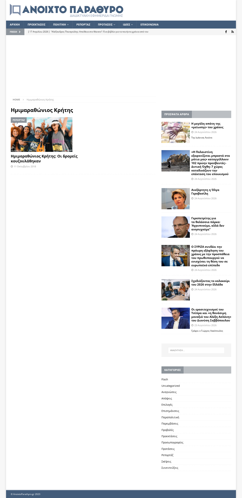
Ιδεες (126, 24)
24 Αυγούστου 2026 (205, 132)
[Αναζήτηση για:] (196, 350)
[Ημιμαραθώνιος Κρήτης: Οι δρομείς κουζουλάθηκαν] (46, 134)
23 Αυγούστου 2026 (205, 325)
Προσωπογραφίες (172, 442)
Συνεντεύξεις (169, 467)
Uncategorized (170, 386)
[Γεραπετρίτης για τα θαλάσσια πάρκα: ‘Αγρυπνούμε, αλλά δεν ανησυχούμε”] (175, 227)
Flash (164, 379)
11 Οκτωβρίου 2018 (25, 166)
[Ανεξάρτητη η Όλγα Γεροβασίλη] (175, 198)
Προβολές (167, 430)
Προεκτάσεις (169, 436)
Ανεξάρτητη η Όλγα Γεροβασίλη (205, 191)
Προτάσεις (168, 449)
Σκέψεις (166, 461)
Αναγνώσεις (169, 392)
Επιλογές (167, 404)
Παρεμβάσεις (169, 423)
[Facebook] (226, 32)
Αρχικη (15, 24)
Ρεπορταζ (83, 24)
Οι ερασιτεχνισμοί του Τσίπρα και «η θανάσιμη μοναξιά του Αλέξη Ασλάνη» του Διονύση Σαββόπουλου (211, 314)
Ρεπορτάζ (167, 455)
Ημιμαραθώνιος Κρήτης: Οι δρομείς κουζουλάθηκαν (44, 159)
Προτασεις (105, 24)
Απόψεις (166, 398)
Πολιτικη (59, 24)
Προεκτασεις (36, 24)
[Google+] (232, 32)
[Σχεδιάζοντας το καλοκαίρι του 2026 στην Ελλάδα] (175, 289)
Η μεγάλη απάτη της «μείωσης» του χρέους (207, 125)
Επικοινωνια (149, 24)
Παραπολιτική (170, 417)
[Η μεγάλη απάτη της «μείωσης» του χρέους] (175, 132)
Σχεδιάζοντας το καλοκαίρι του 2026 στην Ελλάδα (210, 282)
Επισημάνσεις (170, 411)
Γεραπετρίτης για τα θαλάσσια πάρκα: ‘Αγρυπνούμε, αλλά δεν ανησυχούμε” (207, 223)
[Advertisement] (121, 68)
